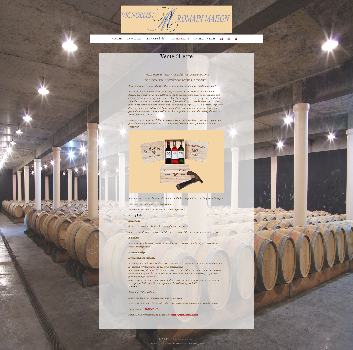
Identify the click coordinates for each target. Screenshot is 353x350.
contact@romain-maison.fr (184, 314)
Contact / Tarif (204, 38)
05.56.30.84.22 (151, 309)
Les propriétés (155, 38)
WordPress (166, 343)
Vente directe (180, 38)
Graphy (184, 343)
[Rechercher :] (261, 38)
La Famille (134, 38)
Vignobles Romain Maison (180, 339)
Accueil (117, 38)
